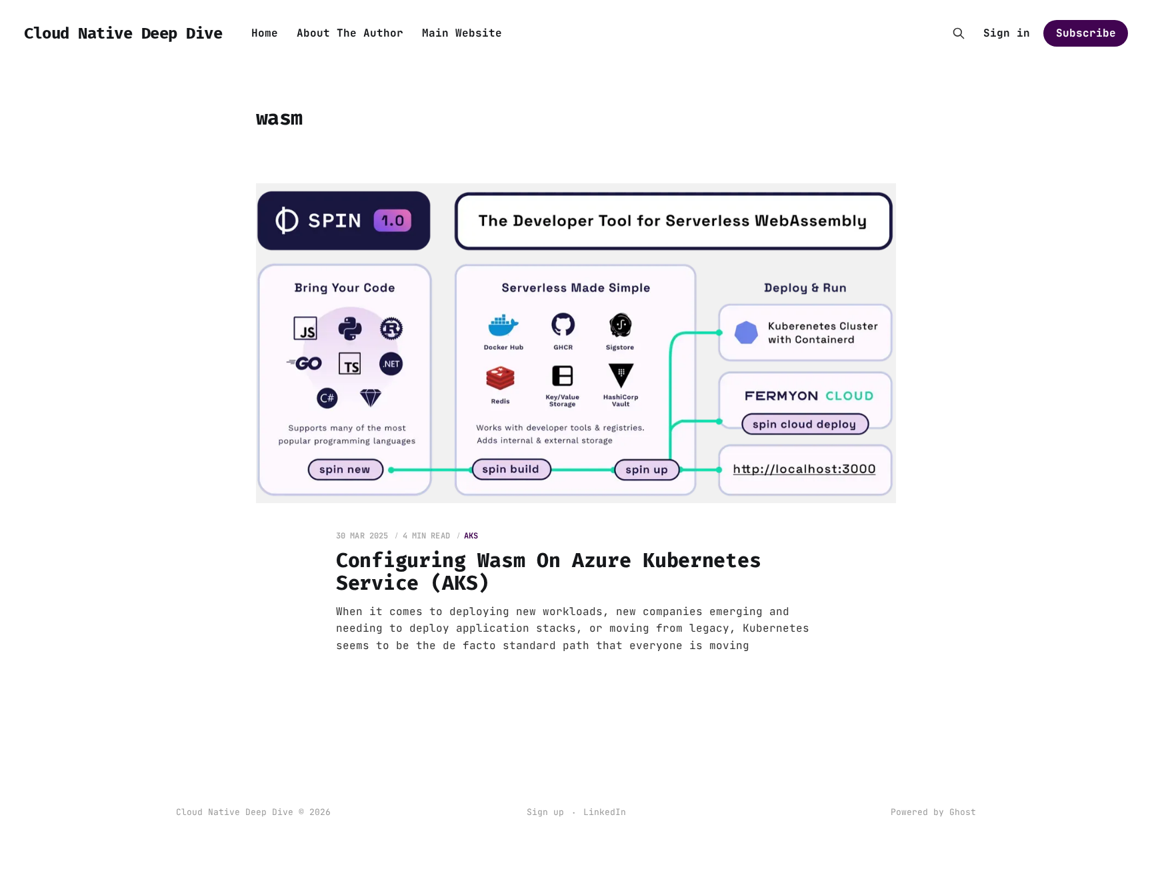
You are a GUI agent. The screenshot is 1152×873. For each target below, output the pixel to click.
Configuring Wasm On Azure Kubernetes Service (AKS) (548, 572)
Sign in (1006, 33)
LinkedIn (604, 812)
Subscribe (1086, 33)
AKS (471, 535)
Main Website (462, 33)
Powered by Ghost (933, 812)
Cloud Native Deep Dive (123, 33)
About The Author (350, 33)
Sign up (545, 812)
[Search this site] (959, 33)
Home (264, 33)
